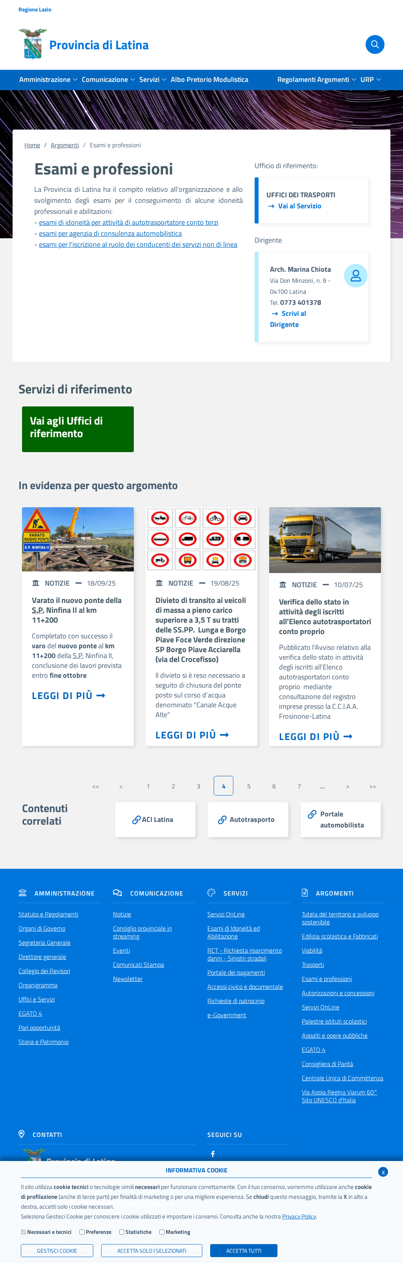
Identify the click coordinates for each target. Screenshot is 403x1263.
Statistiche (139, 1232)
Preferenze (98, 1232)
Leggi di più (62, 695)
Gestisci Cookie (57, 1250)
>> (372, 786)
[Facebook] (213, 1153)
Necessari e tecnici (49, 1232)
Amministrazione (65, 893)
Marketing (178, 1232)
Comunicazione (156, 893)
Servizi (236, 893)
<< (95, 786)
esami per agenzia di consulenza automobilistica (110, 233)
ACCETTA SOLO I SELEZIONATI (151, 1250)
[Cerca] (372, 44)
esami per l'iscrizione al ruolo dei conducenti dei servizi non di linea (138, 244)
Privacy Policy (299, 1216)
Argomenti (65, 145)
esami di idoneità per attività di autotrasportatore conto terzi (128, 222)
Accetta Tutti (243, 1250)
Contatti (47, 1134)
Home (32, 145)
